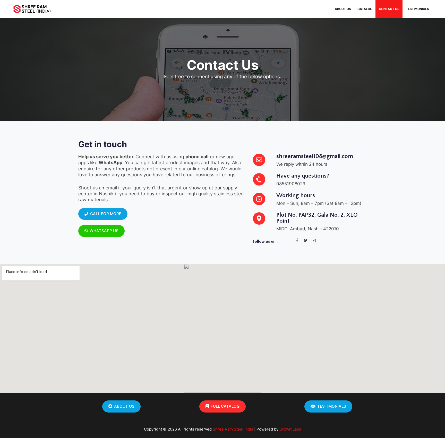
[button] (102, 214)
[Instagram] (314, 240)
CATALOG (364, 9)
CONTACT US (389, 9)
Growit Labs (290, 429)
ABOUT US (343, 9)
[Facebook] (297, 240)
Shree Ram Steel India (233, 429)
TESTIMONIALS (417, 9)
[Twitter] (305, 240)
